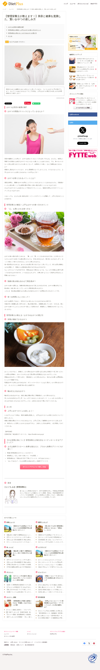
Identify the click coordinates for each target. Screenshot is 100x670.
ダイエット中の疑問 (9, 636)
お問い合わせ (13, 642)
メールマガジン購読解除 (40, 642)
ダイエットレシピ (83, 3)
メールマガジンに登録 (83, 107)
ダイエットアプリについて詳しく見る (34, 467)
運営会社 (12, 645)
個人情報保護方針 (29, 645)
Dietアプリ (94, 3)
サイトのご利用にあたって (26, 642)
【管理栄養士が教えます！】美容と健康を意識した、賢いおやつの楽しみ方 (36, 9)
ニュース (72, 3)
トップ (66, 3)
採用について (20, 645)
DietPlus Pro (53, 634)
